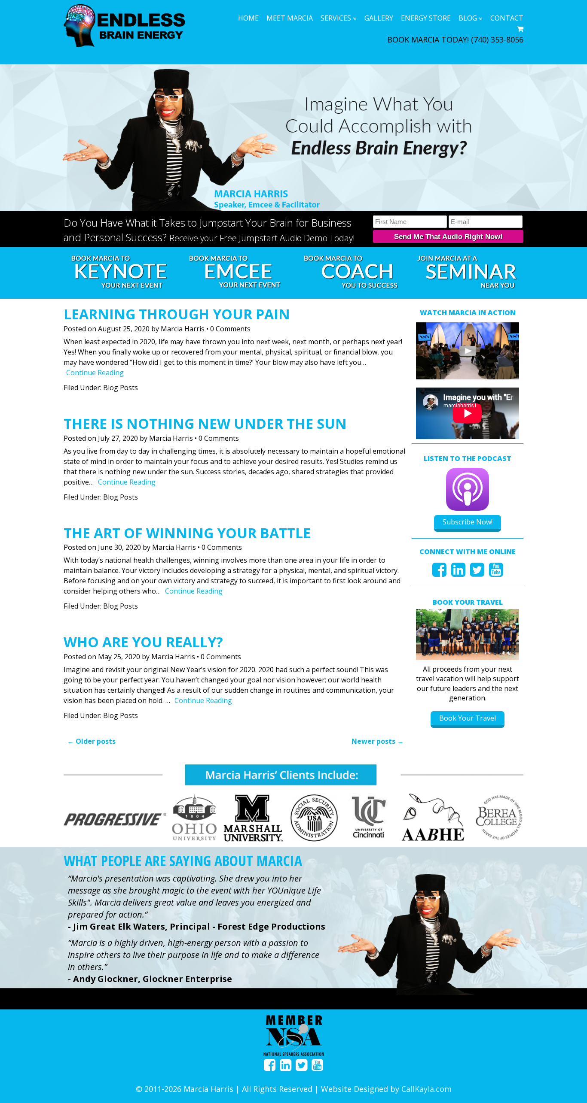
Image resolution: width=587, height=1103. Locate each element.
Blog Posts (120, 387)
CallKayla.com (426, 1089)
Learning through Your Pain (177, 314)
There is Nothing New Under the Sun (205, 423)
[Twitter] (477, 572)
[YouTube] (496, 572)
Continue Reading (95, 372)
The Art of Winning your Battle (187, 533)
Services (336, 18)
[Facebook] (439, 572)
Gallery (378, 18)
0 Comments (230, 328)
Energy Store (426, 18)
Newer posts (378, 741)
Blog (468, 18)
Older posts (91, 741)
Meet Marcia (289, 18)
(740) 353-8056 (497, 39)
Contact (506, 18)
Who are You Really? (143, 642)
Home (248, 18)
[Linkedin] (458, 572)
